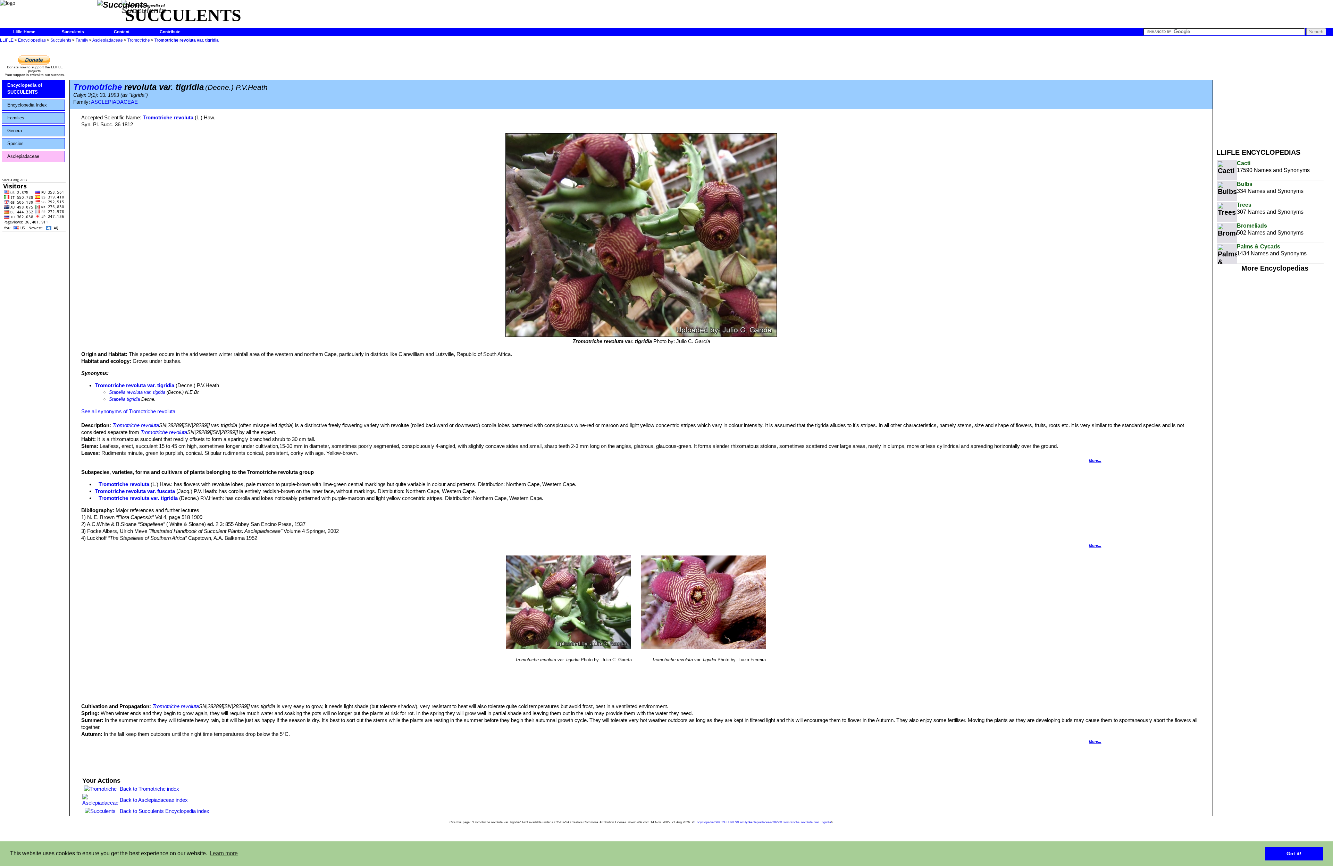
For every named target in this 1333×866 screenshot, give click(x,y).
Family (82, 40)
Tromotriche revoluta (168, 117)
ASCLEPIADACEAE (114, 102)
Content (121, 31)
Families (15, 117)
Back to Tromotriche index (149, 789)
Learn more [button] (224, 853)
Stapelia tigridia (124, 399)
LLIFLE (7, 40)
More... (1095, 460)
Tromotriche (138, 40)
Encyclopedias (32, 40)
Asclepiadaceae (107, 40)
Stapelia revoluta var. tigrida (137, 392)
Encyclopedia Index (27, 105)
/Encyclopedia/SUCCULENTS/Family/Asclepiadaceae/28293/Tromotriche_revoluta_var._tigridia (762, 822)
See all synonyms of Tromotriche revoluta (128, 411)
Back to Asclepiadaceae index (154, 800)
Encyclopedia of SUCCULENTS (24, 89)
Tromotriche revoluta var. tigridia (186, 40)
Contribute (170, 31)
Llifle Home (24, 31)
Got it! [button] (1293, 853)
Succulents (73, 31)
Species (15, 143)
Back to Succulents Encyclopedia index (164, 811)
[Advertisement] (1274, 93)
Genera (14, 130)
